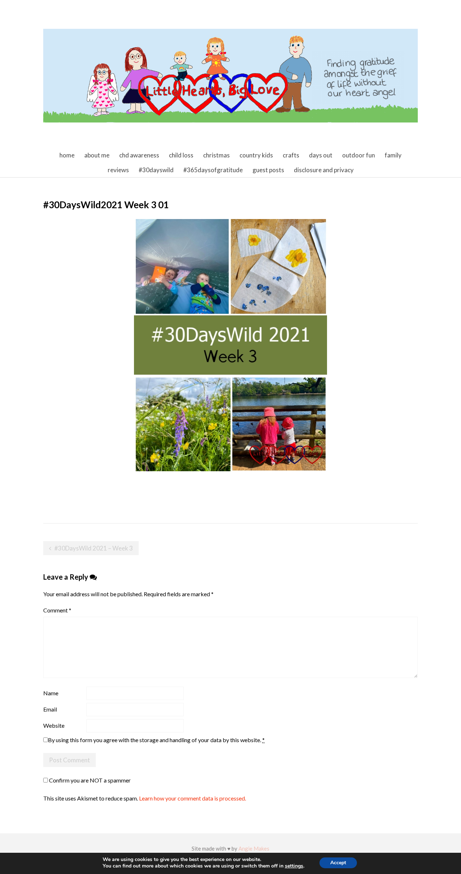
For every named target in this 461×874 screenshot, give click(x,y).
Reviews (118, 170)
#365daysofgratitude (213, 170)
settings (294, 866)
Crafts (291, 155)
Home (67, 155)
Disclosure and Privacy (324, 170)
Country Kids (256, 155)
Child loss (181, 155)
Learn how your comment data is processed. (192, 798)
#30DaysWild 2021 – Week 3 (93, 548)
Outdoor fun (358, 155)
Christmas (216, 155)
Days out (320, 155)
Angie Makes (253, 848)
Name (50, 693)
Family (393, 155)
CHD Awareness (139, 155)
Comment (57, 610)
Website (53, 725)
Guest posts (268, 170)
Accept (338, 862)
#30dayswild (156, 170)
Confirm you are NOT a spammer (89, 780)
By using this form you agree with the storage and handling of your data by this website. (156, 739)
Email (50, 709)
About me (96, 155)
